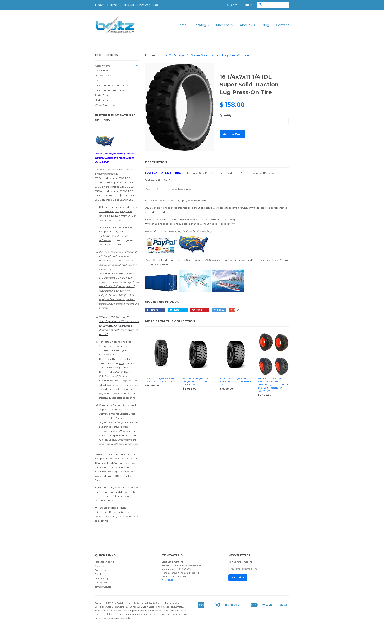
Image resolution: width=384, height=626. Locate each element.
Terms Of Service (103, 587)
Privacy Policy (102, 582)
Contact (282, 25)
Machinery (224, 25)
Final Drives (101, 70)
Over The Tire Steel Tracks (109, 90)
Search (98, 574)
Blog (265, 25)
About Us (247, 25)
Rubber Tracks (103, 75)
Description (156, 162)
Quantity (226, 115)
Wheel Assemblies (105, 104)
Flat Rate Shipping (104, 562)
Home (182, 25)
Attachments (102, 65)
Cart (233, 5)
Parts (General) (103, 95)
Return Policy (101, 578)
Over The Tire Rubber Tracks (111, 85)
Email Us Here (169, 580)
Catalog (200, 25)
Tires (97, 80)
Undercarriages (103, 100)
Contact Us (109, 454)
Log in (247, 5)
